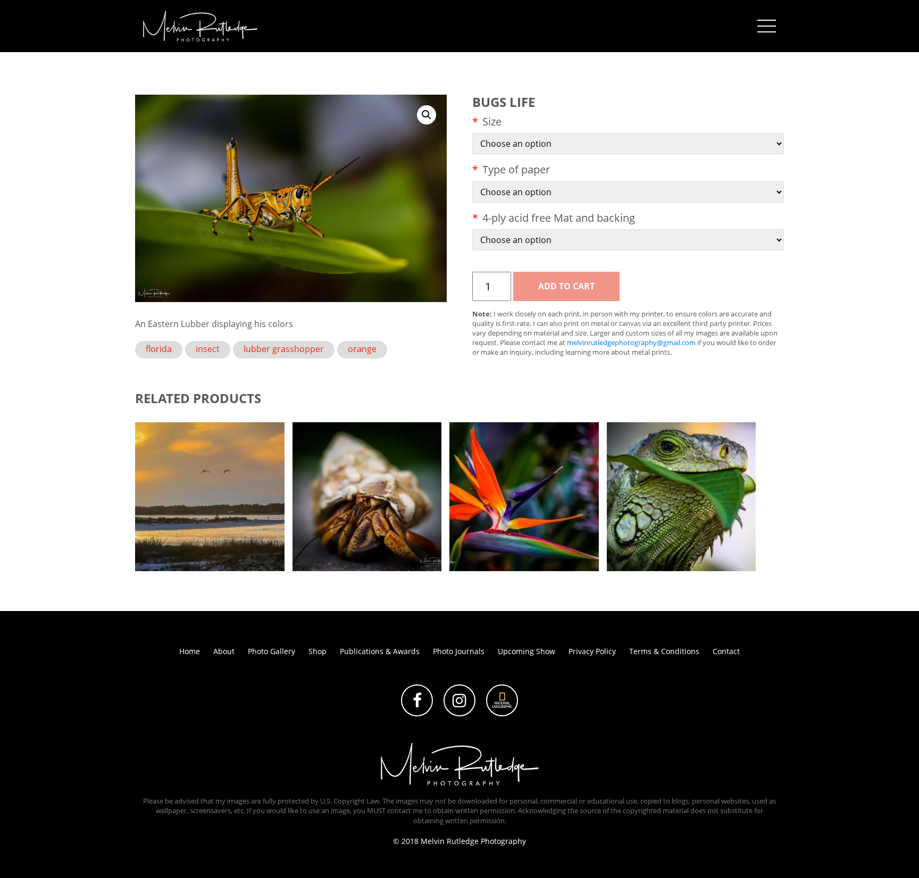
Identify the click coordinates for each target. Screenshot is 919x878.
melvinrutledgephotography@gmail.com (631, 342)
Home (189, 651)
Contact (726, 651)
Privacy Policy (592, 651)
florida (159, 349)
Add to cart (566, 286)
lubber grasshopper (284, 349)
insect (208, 349)
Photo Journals (458, 651)
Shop (317, 651)
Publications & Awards (380, 651)
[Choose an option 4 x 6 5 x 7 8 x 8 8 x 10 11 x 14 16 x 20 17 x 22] (628, 143)
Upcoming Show (526, 651)
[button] (426, 114)
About (224, 651)
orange (362, 349)
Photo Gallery (271, 651)
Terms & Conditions (664, 651)
